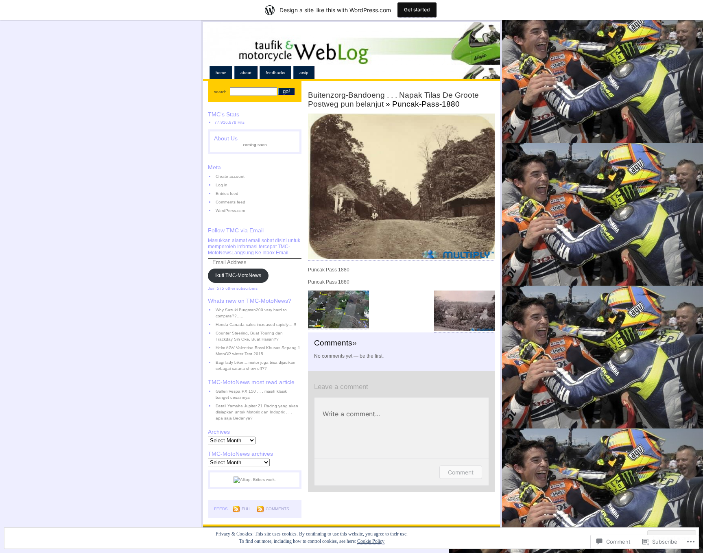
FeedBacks (275, 72)
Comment (461, 472)
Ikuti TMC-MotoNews (238, 275)
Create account (230, 176)
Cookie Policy (370, 541)
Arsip (303, 72)
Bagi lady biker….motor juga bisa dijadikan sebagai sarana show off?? (255, 365)
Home (221, 72)
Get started (417, 10)
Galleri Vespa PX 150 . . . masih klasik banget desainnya (251, 394)
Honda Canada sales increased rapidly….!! (256, 324)
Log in (221, 185)
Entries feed (227, 193)
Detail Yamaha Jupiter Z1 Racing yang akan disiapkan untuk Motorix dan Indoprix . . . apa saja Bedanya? (257, 412)
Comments (277, 509)
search (220, 92)
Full (247, 509)
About (245, 72)
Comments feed (230, 202)
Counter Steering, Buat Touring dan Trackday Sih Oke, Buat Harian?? (249, 336)
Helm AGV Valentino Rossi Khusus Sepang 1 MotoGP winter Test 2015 (258, 350)
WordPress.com (230, 210)
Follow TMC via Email (236, 230)
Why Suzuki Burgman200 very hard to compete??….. (251, 313)
